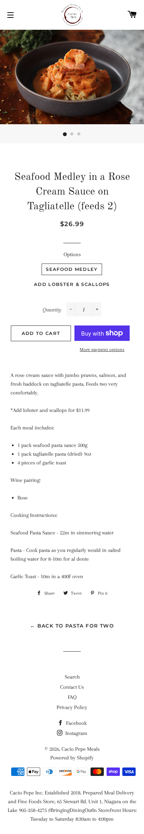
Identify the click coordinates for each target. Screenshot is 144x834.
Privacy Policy (72, 707)
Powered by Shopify (72, 758)
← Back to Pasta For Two (72, 626)
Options (72, 254)
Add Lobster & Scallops (72, 284)
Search (72, 677)
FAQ (72, 697)
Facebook (76, 723)
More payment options (102, 349)
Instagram (75, 733)
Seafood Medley (72, 269)
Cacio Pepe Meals (81, 749)
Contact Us (72, 687)
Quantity (52, 310)
